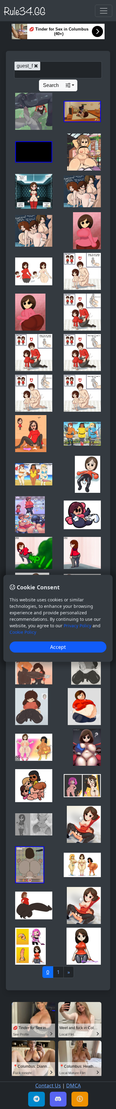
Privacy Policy (77, 626)
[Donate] (79, 1099)
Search (51, 85)
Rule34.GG (24, 10)
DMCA (73, 1085)
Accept (58, 647)
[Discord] (58, 1099)
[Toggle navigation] (103, 11)
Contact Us (48, 1085)
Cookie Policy (23, 632)
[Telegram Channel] (36, 1099)
